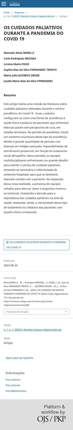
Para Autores (13, 385)
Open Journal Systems (19, 358)
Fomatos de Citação (17, 311)
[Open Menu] (3, 4)
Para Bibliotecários (16, 391)
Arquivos (19, 12)
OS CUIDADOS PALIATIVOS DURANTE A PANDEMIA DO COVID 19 (36, 244)
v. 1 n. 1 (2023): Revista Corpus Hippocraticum (29, 16)
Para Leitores (13, 379)
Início (7, 12)
